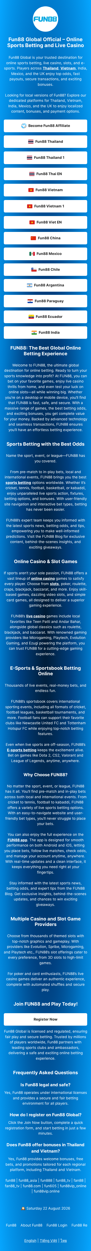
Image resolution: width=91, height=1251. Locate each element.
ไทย (64, 1241)
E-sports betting (21, 750)
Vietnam (68, 68)
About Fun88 (31, 1225)
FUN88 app (17, 840)
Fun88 (11, 1225)
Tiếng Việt (48, 1241)
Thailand (50, 68)
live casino (35, 616)
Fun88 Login (57, 1225)
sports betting (18, 483)
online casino (43, 578)
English (30, 1241)
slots (54, 584)
